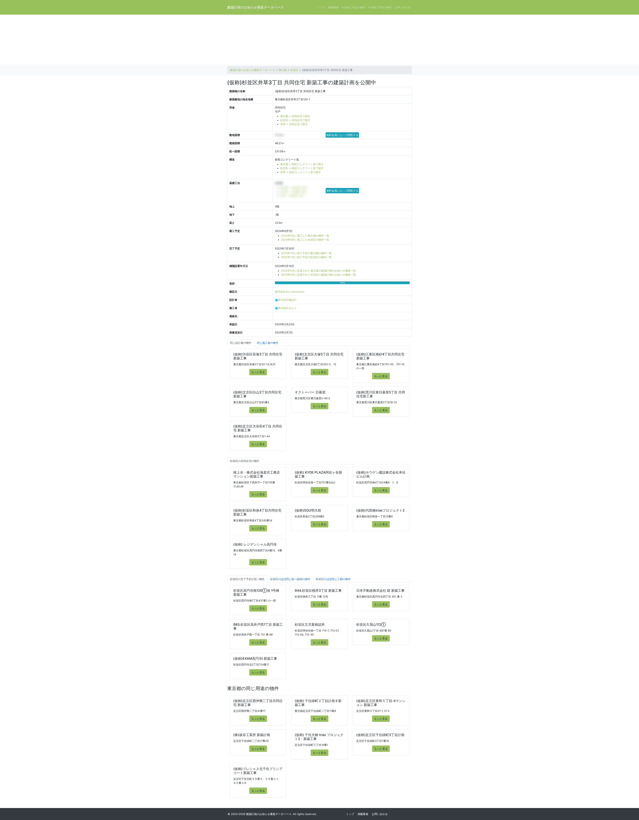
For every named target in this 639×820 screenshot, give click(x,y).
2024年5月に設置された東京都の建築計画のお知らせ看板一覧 (318, 270)
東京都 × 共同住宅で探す (295, 116)
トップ (321, 7)
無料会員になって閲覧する (342, 135)
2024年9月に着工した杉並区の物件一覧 (305, 239)
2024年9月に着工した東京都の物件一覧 (305, 235)
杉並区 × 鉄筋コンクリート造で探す (302, 168)
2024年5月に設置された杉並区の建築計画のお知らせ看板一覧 (318, 274)
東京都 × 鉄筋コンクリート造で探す (302, 164)
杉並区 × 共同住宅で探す (295, 120)
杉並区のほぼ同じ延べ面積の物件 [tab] (290, 579)
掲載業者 (333, 7)
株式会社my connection (289, 291)
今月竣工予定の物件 (353, 7)
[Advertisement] (319, 39)
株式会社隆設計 (287, 299)
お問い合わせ (403, 7)
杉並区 (294, 70)
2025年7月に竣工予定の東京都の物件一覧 (306, 253)
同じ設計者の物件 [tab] (240, 342)
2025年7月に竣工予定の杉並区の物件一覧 (306, 257)
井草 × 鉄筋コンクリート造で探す (300, 172)
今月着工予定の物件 (380, 7)
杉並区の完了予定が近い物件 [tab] (247, 579)
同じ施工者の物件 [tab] (267, 342)
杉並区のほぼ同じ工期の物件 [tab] (333, 579)
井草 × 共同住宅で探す (294, 124)
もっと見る (258, 372)
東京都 (283, 70)
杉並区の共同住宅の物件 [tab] (244, 461)
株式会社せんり (287, 308)
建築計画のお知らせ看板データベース (255, 7)
